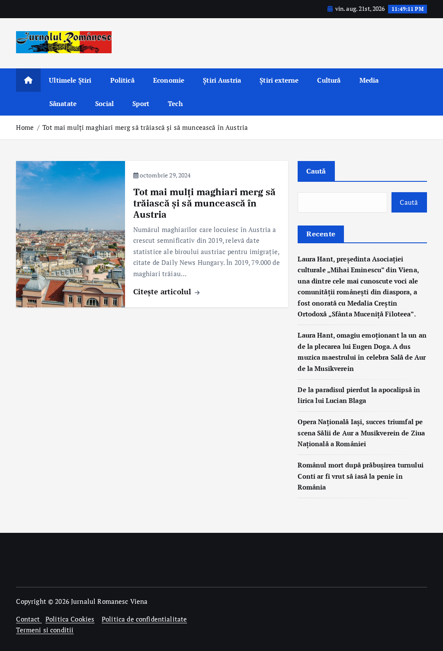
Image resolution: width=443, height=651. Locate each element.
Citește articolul (163, 291)
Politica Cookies (69, 619)
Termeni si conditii (45, 629)
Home (25, 127)
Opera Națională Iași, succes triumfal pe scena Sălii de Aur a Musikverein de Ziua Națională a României (361, 432)
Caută (316, 171)
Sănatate (63, 103)
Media (369, 80)
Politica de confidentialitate (144, 619)
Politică (122, 80)
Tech (175, 103)
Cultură (328, 80)
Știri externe (279, 80)
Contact (29, 619)
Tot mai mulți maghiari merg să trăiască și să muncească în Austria (145, 127)
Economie (168, 80)
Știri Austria (222, 80)
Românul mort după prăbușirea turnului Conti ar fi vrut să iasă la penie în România (361, 476)
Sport (140, 103)
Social (104, 103)
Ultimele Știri (70, 80)
